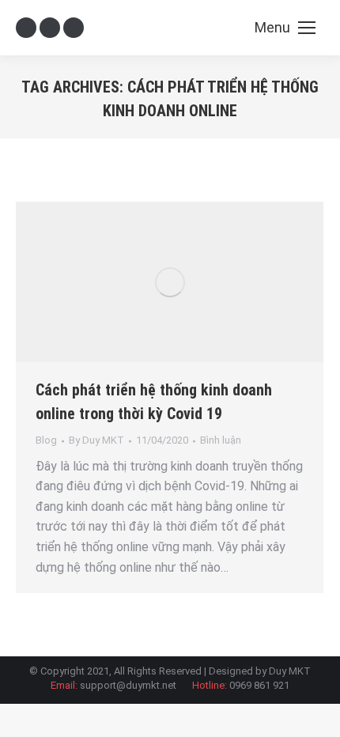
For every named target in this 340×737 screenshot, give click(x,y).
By (96, 440)
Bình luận (220, 440)
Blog (46, 440)
